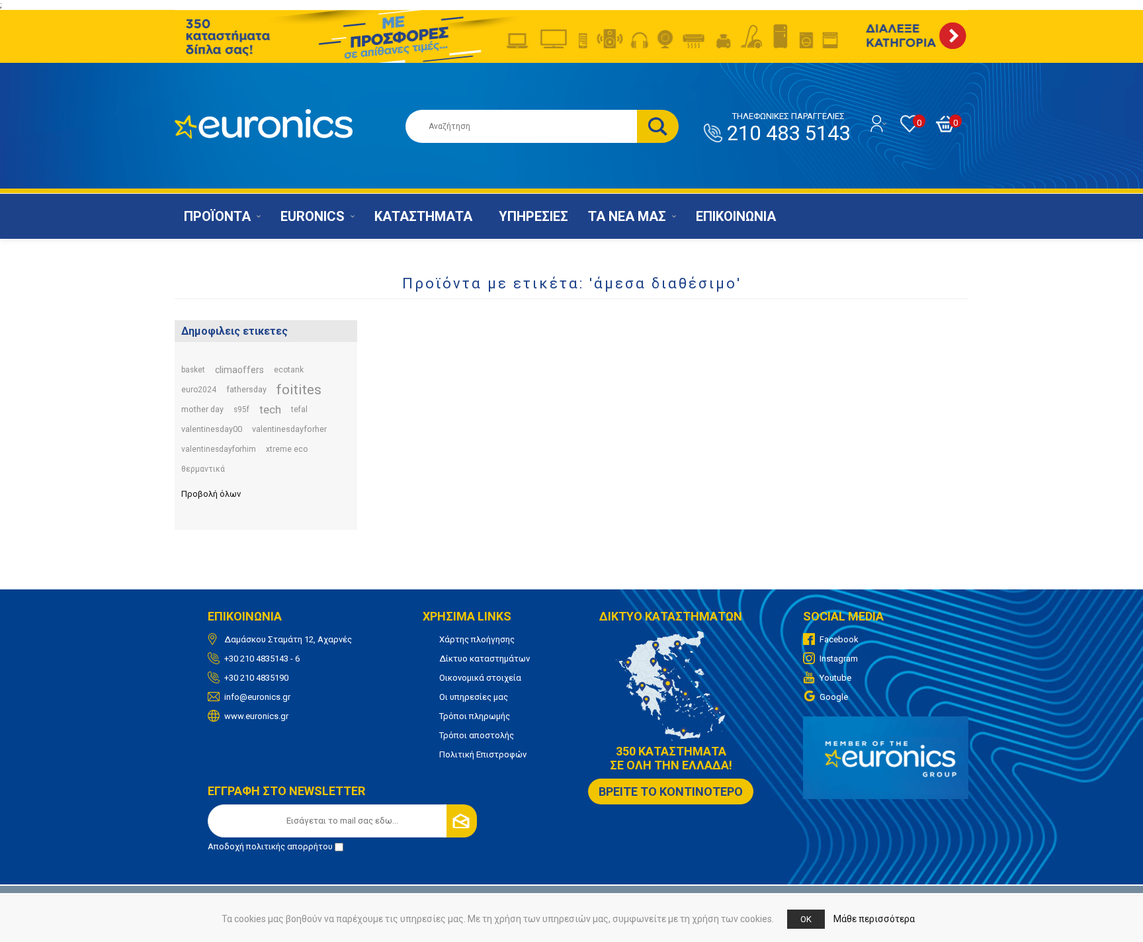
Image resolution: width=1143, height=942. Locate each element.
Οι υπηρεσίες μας (473, 697)
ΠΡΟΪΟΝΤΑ (217, 216)
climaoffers (239, 369)
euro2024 (198, 389)
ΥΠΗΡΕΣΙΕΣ (533, 216)
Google (834, 697)
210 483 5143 (788, 128)
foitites (298, 390)
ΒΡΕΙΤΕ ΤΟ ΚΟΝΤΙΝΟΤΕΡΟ (671, 791)
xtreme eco (287, 449)
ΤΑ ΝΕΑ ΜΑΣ (627, 216)
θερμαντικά (203, 469)
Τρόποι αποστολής (476, 735)
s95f (241, 409)
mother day (202, 409)
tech (270, 409)
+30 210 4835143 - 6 (262, 659)
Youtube (835, 678)
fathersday (246, 389)
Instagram (839, 659)
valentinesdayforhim (218, 449)
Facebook (839, 639)
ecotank (289, 369)
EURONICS (312, 216)
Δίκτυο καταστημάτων (484, 659)
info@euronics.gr (257, 697)
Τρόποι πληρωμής (474, 716)
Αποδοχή (270, 846)
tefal (299, 409)
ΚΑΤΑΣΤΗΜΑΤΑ (423, 216)
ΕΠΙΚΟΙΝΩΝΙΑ (736, 216)
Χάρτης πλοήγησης (477, 639)
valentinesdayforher (289, 429)
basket (193, 369)
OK (806, 919)
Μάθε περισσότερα (874, 919)
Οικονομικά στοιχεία (480, 678)
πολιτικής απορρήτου (289, 846)
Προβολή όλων (211, 494)
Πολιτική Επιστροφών (483, 754)
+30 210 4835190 (256, 678)
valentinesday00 (211, 429)
